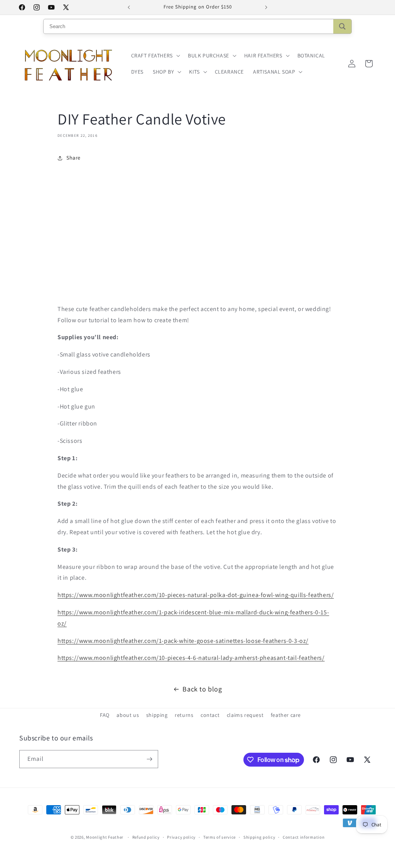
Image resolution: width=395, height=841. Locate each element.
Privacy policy (181, 837)
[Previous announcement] (128, 7)
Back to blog (202, 689)
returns (184, 714)
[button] (155, 55)
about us (127, 714)
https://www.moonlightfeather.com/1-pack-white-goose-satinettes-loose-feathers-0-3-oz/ (183, 641)
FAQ (105, 714)
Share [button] (73, 157)
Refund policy (146, 837)
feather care (286, 714)
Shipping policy (259, 837)
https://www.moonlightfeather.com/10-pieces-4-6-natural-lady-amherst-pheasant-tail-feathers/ (191, 658)
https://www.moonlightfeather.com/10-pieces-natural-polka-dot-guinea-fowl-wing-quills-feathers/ (195, 595)
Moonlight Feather (104, 837)
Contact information (303, 837)
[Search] (342, 26)
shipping (157, 714)
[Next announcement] (266, 7)
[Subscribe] (149, 759)
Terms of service (219, 837)
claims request (245, 714)
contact (210, 714)
